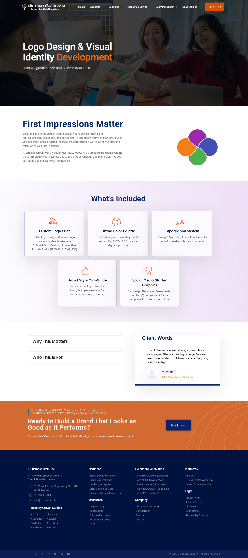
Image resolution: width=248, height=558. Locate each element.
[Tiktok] (48, 554)
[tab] (75, 341)
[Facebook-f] (29, 554)
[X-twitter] (35, 554)
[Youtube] (68, 554)
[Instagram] (42, 554)
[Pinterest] (62, 554)
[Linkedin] (55, 554)
